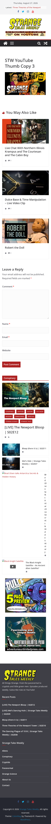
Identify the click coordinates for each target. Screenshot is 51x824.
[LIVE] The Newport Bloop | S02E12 (24, 429)
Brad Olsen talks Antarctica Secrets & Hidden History (45, 513)
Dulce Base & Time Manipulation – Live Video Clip (25, 201)
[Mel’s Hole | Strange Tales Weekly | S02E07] (11, 464)
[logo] (20, 670)
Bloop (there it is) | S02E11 (34, 448)
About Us (6, 779)
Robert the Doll (14, 247)
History (30, 411)
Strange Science (12, 421)
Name (6, 323)
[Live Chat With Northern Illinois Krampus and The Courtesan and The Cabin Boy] (25, 120)
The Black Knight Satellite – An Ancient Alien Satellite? (35, 565)
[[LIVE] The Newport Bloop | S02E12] (25, 395)
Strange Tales (26, 421)
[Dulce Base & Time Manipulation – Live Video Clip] (25, 172)
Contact (6, 785)
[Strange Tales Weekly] (5, 43)
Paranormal (19, 416)
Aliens (5, 751)
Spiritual (31, 416)
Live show (39, 411)
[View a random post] (45, 43)
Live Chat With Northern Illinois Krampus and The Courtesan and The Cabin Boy (24, 151)
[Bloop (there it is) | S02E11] (11, 450)
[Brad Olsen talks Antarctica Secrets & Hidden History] (22, 515)
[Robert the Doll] (25, 220)
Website (6, 350)
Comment (8, 286)
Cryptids (20, 411)
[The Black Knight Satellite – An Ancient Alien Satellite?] (13, 566)
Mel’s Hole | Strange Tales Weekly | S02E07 (34, 462)
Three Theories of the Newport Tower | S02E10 (27, 8)
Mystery (9, 416)
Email (6, 337)
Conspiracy (10, 411)
